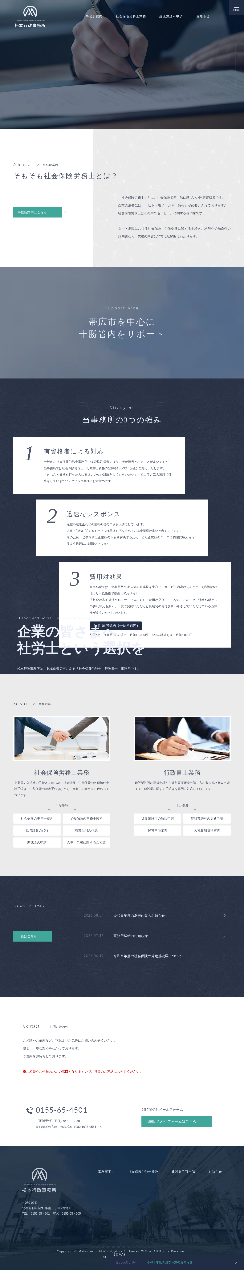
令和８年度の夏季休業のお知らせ (170, 1262)
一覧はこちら (27, 936)
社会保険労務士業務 (131, 16)
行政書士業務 (182, 772)
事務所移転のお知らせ (130, 936)
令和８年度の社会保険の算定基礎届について (147, 956)
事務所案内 (94, 16)
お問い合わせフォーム (171, 1121)
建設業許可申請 (171, 16)
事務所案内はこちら (32, 212)
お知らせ (203, 16)
